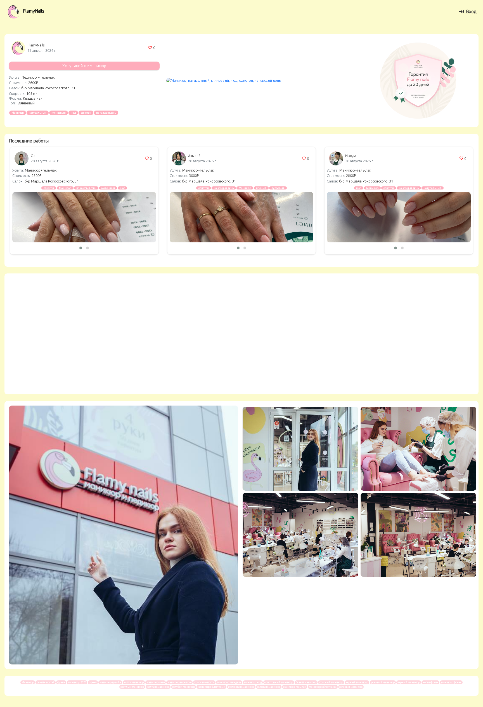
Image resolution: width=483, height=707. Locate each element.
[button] (80, 248)
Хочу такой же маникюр (84, 66)
